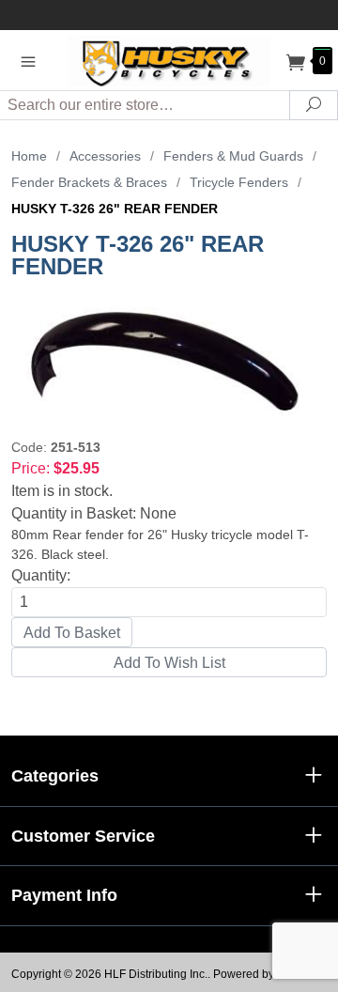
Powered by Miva (257, 974)
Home (29, 155)
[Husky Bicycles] (169, 60)
